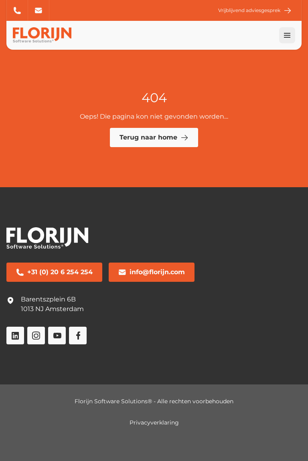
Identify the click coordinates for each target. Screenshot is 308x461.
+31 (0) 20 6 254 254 (17, 10)
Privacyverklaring (154, 422)
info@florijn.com (38, 10)
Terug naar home (148, 137)
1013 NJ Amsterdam (52, 309)
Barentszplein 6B (48, 299)
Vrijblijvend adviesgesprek (249, 10)
